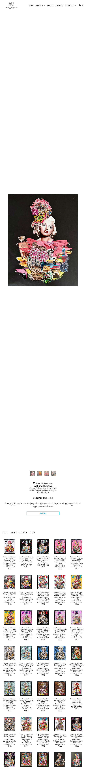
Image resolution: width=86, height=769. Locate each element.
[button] (40, 5)
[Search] (80, 5)
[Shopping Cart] (83, 5)
